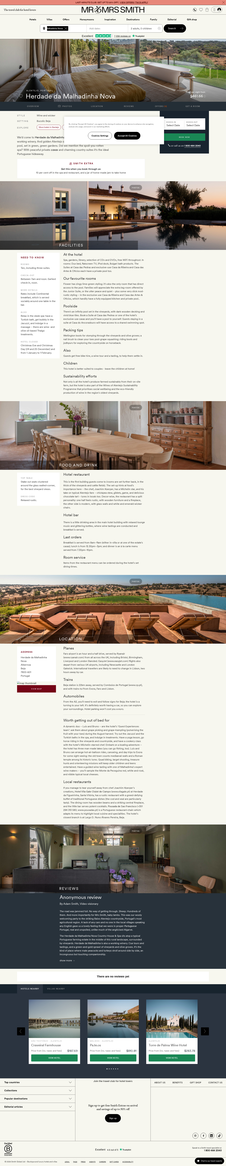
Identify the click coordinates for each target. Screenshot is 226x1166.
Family (153, 19)
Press (83, 1162)
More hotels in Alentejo (49, 127)
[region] (114, 130)
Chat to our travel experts (211, 1161)
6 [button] (121, 1070)
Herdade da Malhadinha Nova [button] (48, 28)
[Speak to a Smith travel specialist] (195, 10)
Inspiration (110, 19)
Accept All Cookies (127, 135)
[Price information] (204, 96)
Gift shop (192, 19)
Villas (49, 19)
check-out (192, 122)
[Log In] (216, 10)
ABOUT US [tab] (159, 1082)
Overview (33, 106)
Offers (66, 19)
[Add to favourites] (21, 96)
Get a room (193, 106)
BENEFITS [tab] (177, 1082)
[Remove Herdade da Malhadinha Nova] (66, 28)
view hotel (54, 1058)
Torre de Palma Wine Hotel (168, 1045)
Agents (92, 1162)
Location (97, 106)
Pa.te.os (95, 1045)
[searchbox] (79, 28)
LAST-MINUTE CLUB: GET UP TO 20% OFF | (111, 2)
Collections (10, 1090)
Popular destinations (15, 1098)
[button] (195, 10)
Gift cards (114, 1162)
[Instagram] (195, 1136)
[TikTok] (219, 1136)
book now (184, 137)
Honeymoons (87, 19)
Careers (102, 1162)
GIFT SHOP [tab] (195, 1082)
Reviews (129, 106)
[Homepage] (113, 9)
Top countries (12, 1082)
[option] (54, 1032)
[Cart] (207, 10)
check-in (171, 122)
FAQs (75, 1162)
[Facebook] (203, 1136)
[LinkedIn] (211, 1136)
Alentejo (32, 91)
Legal (67, 1162)
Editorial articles (13, 1106)
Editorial (172, 19)
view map (36, 689)
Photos (67, 106)
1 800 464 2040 (192, 145)
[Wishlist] (201, 10)
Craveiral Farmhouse (46, 1045)
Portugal (46, 91)
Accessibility (127, 1162)
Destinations (133, 19)
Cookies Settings (99, 135)
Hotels (32, 19)
